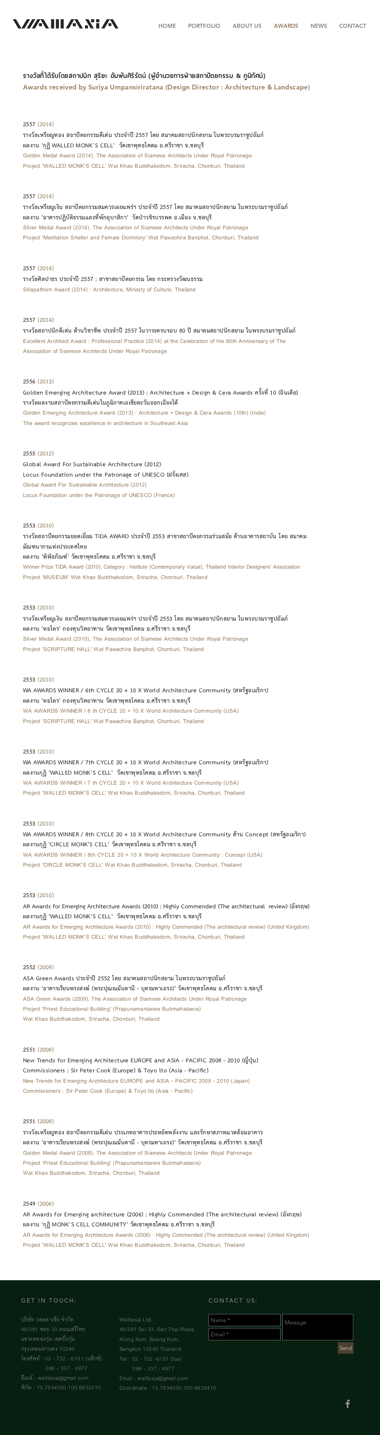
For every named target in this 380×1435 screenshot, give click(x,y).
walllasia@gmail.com (63, 1377)
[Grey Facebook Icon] (347, 1403)
